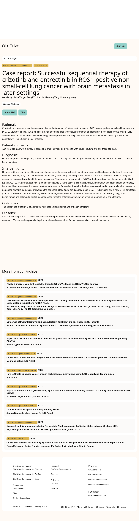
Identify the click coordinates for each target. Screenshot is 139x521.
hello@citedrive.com (97, 495)
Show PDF (9, 112)
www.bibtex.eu (94, 470)
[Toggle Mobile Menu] (130, 46)
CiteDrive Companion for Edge (26, 479)
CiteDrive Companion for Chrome (27, 469)
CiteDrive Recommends (61, 469)
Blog (15, 493)
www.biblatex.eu (95, 475)
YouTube (54, 488)
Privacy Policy (41, 506)
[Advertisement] (69, 20)
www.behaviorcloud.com (98, 484)
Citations (54, 474)
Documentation (19, 488)
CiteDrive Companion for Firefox (27, 474)
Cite (23, 112)
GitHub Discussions (21, 498)
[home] (10, 46)
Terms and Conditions (22, 506)
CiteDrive (55, 483)
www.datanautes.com (97, 479)
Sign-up (120, 46)
